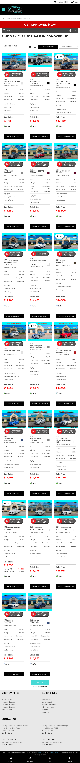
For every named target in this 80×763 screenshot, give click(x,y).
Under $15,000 (7, 699)
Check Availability (13, 136)
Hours (26, 742)
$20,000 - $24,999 (8, 704)
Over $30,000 (7, 709)
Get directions (7, 733)
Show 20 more (40, 683)
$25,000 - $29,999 (8, 707)
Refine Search (48, 47)
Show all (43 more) (40, 686)
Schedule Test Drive (49, 704)
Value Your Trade (48, 707)
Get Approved (47, 702)
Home (4, 18)
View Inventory (47, 699)
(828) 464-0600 (7, 745)
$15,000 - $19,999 (8, 702)
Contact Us (45, 712)
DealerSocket (54, 752)
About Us (45, 709)
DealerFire (41, 752)
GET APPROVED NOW (40, 25)
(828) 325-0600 (47, 745)
